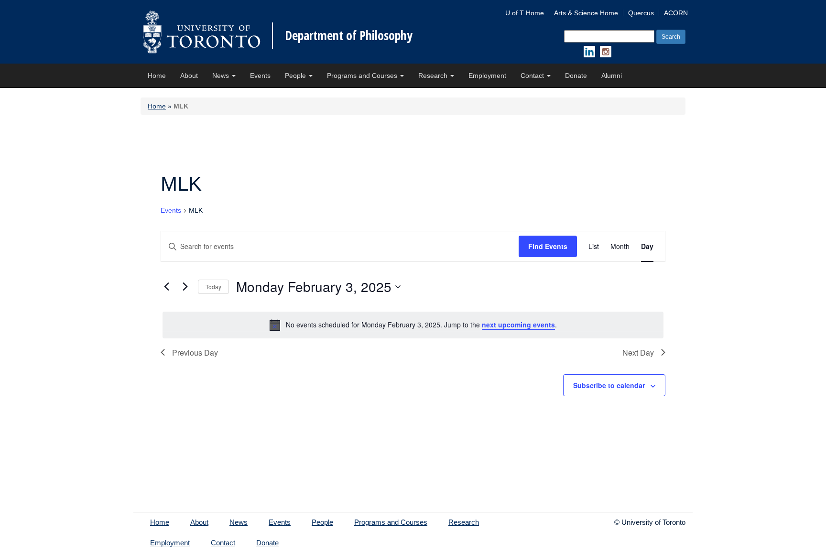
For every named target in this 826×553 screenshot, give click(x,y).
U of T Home (524, 13)
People (296, 75)
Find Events (547, 246)
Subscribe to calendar (609, 385)
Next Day (638, 352)
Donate (576, 75)
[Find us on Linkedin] (589, 51)
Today (213, 286)
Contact (533, 75)
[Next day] (185, 287)
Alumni (611, 75)
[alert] (413, 325)
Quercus (641, 13)
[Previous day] (166, 287)
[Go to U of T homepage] (201, 32)
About (189, 75)
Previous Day (195, 352)
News (221, 75)
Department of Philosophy (349, 35)
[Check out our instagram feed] (605, 51)
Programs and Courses (363, 75)
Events (260, 75)
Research (433, 75)
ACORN (676, 13)
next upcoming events (518, 324)
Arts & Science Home (586, 13)
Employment (487, 75)
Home (157, 75)
